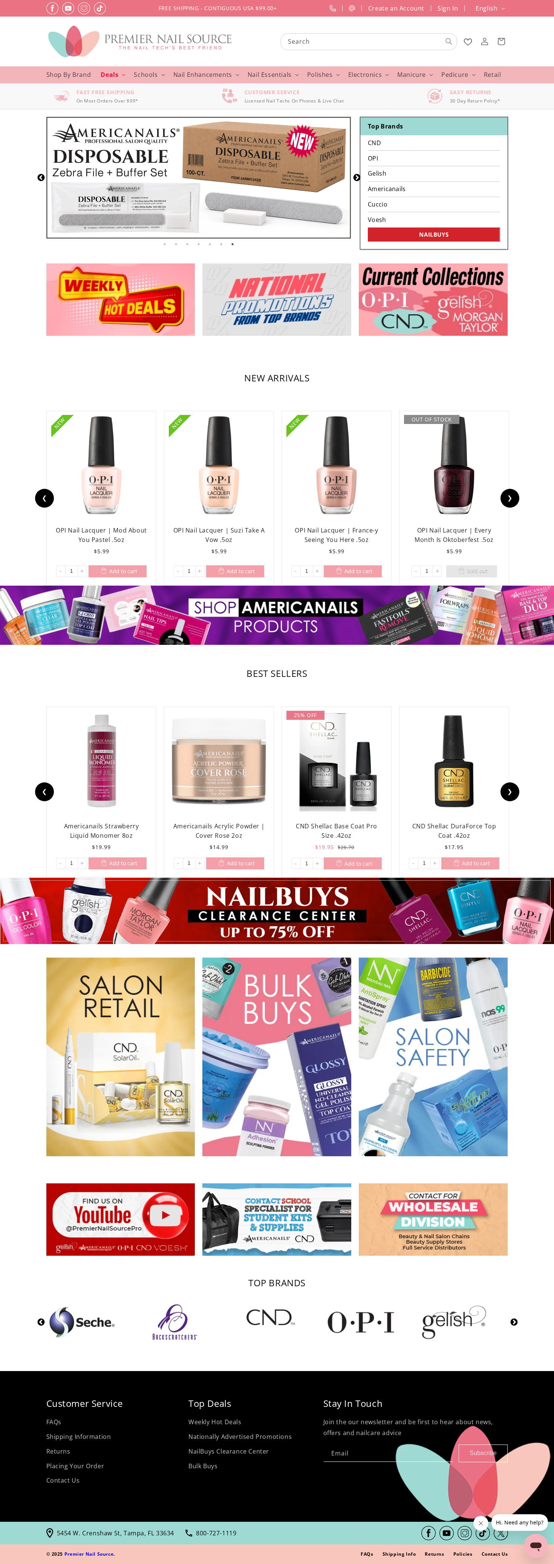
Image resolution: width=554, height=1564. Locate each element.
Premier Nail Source (88, 1554)
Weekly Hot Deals (215, 1422)
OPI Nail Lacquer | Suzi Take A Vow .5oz (219, 535)
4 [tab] (198, 244)
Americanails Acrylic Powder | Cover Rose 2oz (218, 830)
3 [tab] (187, 244)
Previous (40, 177)
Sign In (448, 8)
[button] (501, 41)
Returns (58, 1451)
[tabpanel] (198, 178)
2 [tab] (176, 244)
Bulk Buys (202, 1466)
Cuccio (377, 204)
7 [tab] (232, 244)
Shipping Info (399, 1554)
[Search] (449, 41)
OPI (373, 158)
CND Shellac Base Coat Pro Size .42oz (336, 830)
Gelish (377, 173)
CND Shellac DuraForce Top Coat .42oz (454, 830)
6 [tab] (221, 244)
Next (356, 177)
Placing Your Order (75, 1466)
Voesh (377, 220)
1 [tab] (164, 244)
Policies (463, 1554)
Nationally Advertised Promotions (240, 1436)
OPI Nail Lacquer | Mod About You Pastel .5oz (101, 535)
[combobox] (369, 41)
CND (374, 143)
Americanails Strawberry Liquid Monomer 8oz (101, 830)
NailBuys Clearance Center (228, 1451)
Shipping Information (78, 1436)
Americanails (387, 189)
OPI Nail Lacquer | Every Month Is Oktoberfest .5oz (454, 535)
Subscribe (483, 1453)
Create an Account (396, 8)
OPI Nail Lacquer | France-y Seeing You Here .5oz (336, 535)
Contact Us (63, 1480)
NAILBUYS (433, 234)
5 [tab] (210, 244)
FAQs (53, 1422)
